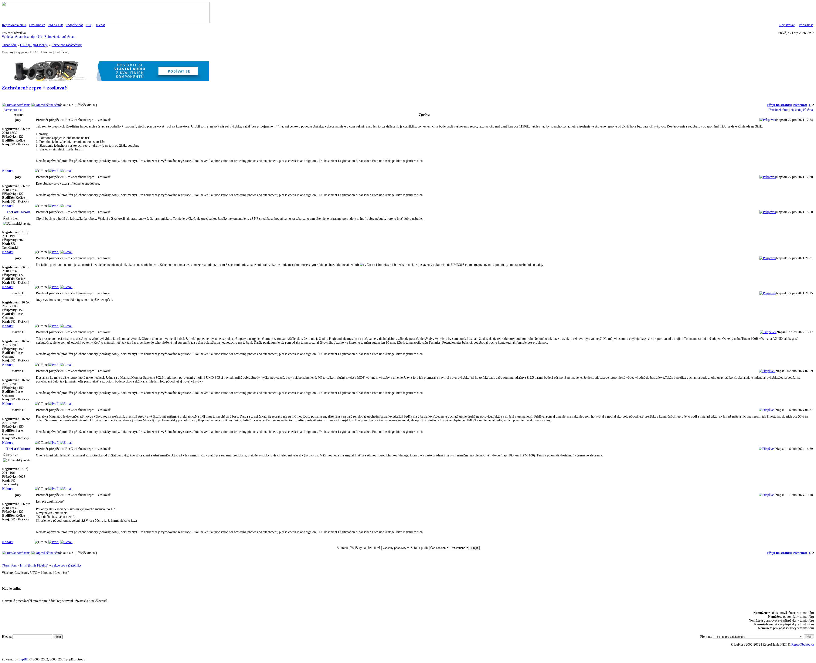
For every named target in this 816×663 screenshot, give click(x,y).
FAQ (89, 25)
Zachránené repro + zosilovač (34, 88)
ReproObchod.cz (802, 644)
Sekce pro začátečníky (67, 45)
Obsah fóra (9, 45)
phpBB (23, 659)
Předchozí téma (778, 110)
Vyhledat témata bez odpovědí (22, 36)
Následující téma (801, 110)
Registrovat (787, 25)
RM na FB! (55, 25)
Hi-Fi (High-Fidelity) (34, 45)
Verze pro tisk (13, 110)
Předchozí (800, 105)
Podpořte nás (74, 25)
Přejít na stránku (779, 105)
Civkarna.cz (37, 25)
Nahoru (7, 171)
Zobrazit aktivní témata (59, 36)
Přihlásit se (806, 25)
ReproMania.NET (14, 25)
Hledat (100, 25)
